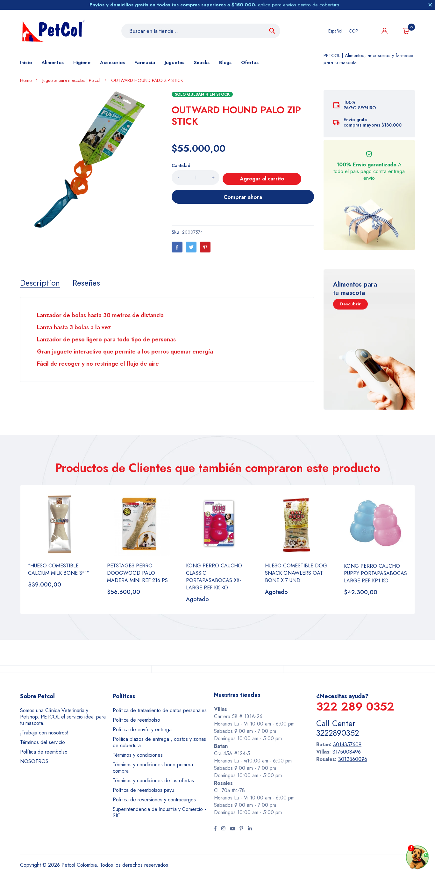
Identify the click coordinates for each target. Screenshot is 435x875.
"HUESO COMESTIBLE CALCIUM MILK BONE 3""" (58, 569)
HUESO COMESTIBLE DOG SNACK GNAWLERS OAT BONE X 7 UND (296, 573)
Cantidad (181, 165)
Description (40, 283)
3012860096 (352, 759)
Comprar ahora (243, 197)
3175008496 (346, 751)
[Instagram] (223, 829)
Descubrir (350, 304)
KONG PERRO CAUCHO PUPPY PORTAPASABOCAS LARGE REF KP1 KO (375, 573)
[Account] (384, 31)
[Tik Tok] (241, 829)
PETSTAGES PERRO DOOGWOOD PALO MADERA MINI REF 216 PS (137, 573)
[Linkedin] (250, 829)
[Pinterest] (205, 247)
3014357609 (347, 744)
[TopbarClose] (430, 5)
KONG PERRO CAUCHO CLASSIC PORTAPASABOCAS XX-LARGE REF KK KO (214, 576)
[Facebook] (177, 247)
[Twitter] (191, 247)
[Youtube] (232, 829)
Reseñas (86, 283)
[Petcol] (53, 30)
